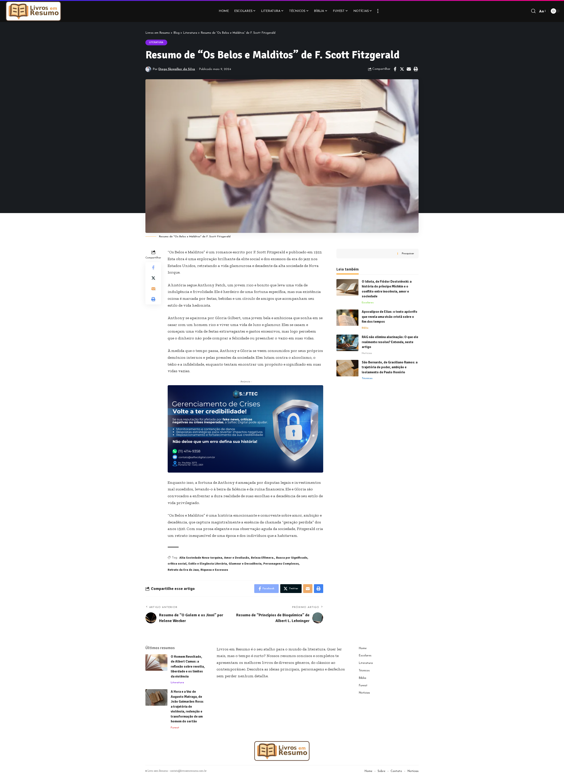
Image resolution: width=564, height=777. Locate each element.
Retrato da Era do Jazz (183, 570)
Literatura (156, 42)
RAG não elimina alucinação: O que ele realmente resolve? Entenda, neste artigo (390, 342)
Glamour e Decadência (245, 563)
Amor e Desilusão (236, 558)
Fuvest (175, 727)
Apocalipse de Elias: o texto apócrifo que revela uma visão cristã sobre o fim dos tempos (389, 317)
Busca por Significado (291, 558)
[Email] (409, 69)
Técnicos (367, 378)
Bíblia (365, 328)
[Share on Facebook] (395, 69)
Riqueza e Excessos (214, 570)
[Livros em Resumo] (33, 11)
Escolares (368, 302)
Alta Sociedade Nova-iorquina (200, 558)
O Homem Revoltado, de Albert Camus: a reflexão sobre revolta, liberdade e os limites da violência (188, 666)
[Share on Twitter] (402, 69)
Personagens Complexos (281, 563)
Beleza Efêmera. (262, 558)
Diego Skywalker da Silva (176, 69)
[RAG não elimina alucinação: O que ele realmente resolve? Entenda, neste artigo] (347, 343)
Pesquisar (408, 253)
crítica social (177, 563)
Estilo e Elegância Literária (207, 563)
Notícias (367, 353)
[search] (533, 11)
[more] (378, 11)
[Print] (415, 69)
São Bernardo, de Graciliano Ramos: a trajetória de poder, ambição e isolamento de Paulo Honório (389, 367)
